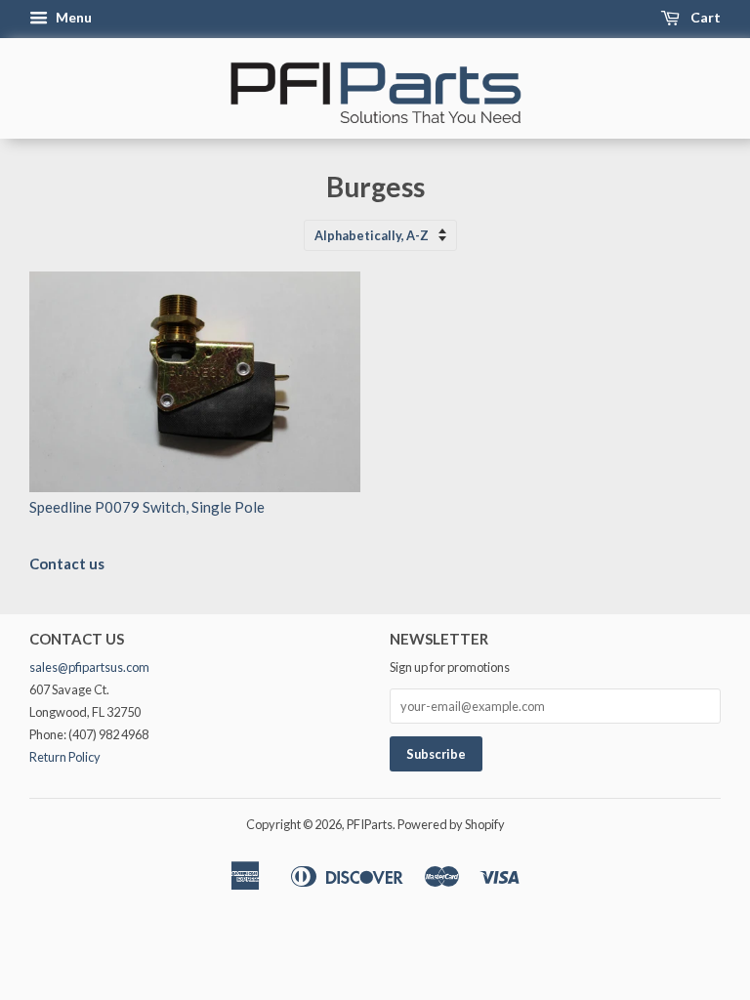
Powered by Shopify (451, 824)
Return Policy (65, 757)
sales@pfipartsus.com (89, 667)
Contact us (66, 563)
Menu (72, 17)
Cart (704, 17)
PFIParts (370, 824)
